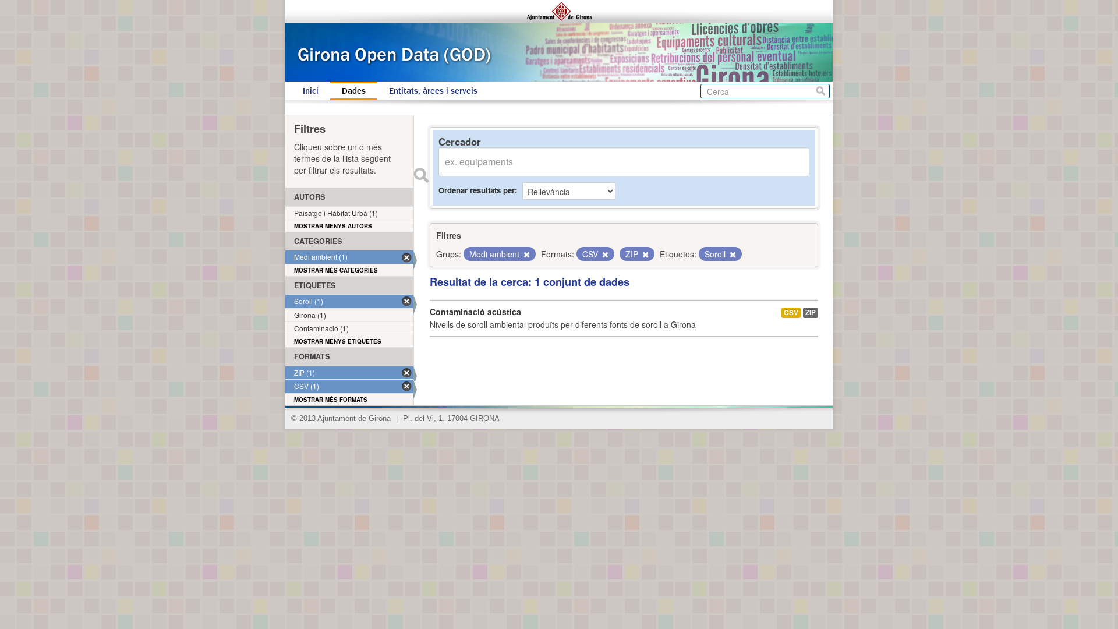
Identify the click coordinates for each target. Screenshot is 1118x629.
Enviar (421, 175)
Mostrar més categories (336, 270)
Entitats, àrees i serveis (433, 91)
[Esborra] (526, 254)
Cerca (821, 91)
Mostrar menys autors (333, 226)
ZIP (810, 312)
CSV (791, 312)
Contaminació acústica (475, 311)
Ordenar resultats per (476, 190)
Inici (311, 91)
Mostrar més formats (330, 399)
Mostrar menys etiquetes (337, 341)
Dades (354, 91)
